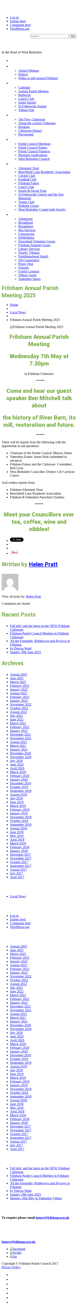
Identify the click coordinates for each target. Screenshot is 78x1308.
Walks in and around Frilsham (38, 78)
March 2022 (18, 723)
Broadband (25, 222)
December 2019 (20, 783)
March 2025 (18, 682)
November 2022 (20, 704)
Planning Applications (32, 155)
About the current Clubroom (37, 123)
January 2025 (19, 689)
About (15, 66)
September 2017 (20, 866)
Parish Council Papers (32, 147)
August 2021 (18, 742)
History (23, 74)
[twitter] (16, 1252)
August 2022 (18, 712)
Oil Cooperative (28, 260)
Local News (18, 312)
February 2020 (19, 776)
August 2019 (18, 794)
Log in (14, 17)
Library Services (29, 249)
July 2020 (16, 761)
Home (15, 60)
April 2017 (17, 877)
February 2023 (19, 697)
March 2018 (18, 843)
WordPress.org (19, 28)
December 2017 (20, 854)
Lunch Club (26, 99)
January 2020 (19, 779)
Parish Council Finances (34, 151)
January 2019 (19, 813)
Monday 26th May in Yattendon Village (36, 1198)
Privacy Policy (11, 1267)
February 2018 (19, 847)
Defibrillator (26, 237)
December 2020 (20, 753)
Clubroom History (30, 130)
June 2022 (17, 719)
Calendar (24, 87)
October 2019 (19, 787)
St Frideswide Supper (32, 106)
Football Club (27, 179)
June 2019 (17, 802)
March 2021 (18, 746)
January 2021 (19, 749)
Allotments (25, 219)
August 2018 (18, 828)
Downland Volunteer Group (36, 241)
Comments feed (20, 25)
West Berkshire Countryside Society (42, 209)
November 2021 (20, 738)
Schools (23, 267)
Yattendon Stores (29, 279)
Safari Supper (27, 102)
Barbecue (24, 95)
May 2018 (17, 836)
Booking (24, 127)
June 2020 (17, 764)
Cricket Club (26, 175)
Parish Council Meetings (34, 144)
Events (16, 82)
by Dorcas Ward (20, 648)
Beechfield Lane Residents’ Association (44, 172)
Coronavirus (26, 234)
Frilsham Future (28, 183)
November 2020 (20, 757)
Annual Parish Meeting (33, 91)
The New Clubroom (31, 119)
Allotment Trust (28, 168)
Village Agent (27, 275)
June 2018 (17, 832)
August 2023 (18, 693)
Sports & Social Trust (32, 190)
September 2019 (20, 791)
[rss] (13, 1256)
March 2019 (18, 806)
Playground (25, 134)
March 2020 (18, 772)
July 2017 (16, 873)
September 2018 (20, 824)
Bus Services (26, 230)
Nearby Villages (29, 252)
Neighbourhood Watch (33, 256)
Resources (19, 214)
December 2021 (20, 734)
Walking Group (28, 205)
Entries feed (18, 21)
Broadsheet (25, 226)
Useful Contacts (28, 271)
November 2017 (20, 858)
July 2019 (16, 798)
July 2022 (16, 715)
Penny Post (25, 264)
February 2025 (19, 685)
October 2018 (19, 821)
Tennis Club (26, 202)
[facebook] (17, 1249)
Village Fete (26, 110)
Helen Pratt (43, 564)
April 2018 (17, 839)
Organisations (23, 163)
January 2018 (19, 851)
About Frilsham (28, 70)
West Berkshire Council (34, 159)
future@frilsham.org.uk (52, 1217)
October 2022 (19, 708)
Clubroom (19, 114)
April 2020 (17, 768)
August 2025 (18, 674)
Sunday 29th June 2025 (25, 652)
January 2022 (19, 731)
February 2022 (19, 727)
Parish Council (23, 139)
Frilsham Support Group (34, 245)
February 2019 (19, 809)
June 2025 (17, 678)
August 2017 (18, 869)
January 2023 (19, 700)
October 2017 (19, 862)
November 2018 (20, 817)
